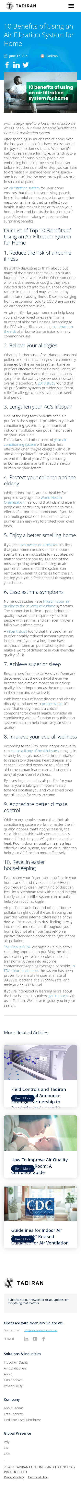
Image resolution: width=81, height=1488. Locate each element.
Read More (23, 1098)
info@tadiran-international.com (40, 1330)
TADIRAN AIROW (17, 947)
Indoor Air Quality (16, 1362)
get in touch (58, 995)
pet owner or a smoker (39, 544)
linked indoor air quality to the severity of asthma (37, 603)
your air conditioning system (35, 442)
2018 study (46, 383)
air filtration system (24, 188)
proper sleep (52, 703)
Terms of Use (37, 1477)
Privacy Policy (13, 1386)
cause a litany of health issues (35, 750)
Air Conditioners (15, 1368)
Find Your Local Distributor (22, 1420)
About (8, 1374)
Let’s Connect (13, 1380)
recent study (17, 631)
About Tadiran (14, 1408)
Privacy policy (14, 1477)
